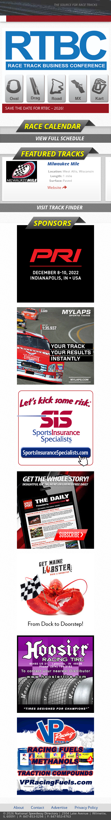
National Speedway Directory (60, 13)
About (19, 807)
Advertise (59, 807)
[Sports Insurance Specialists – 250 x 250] (55, 428)
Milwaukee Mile (63, 164)
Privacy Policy (86, 807)
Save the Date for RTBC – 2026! (34, 108)
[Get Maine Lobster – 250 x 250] (55, 592)
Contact (37, 807)
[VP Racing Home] (55, 756)
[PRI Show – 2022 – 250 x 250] (55, 264)
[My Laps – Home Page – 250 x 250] (55, 346)
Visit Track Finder (60, 207)
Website (54, 187)
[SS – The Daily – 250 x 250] (55, 510)
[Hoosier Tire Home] (55, 674)
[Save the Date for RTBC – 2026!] (55, 66)
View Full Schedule (59, 138)
